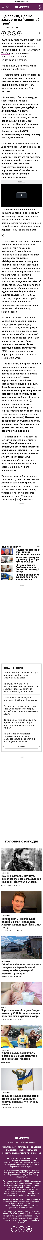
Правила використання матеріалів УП (21, 1150)
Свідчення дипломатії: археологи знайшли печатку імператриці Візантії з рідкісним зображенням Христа (20, 710)
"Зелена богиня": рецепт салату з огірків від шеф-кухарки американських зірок (20, 675)
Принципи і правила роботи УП (15, 1153)
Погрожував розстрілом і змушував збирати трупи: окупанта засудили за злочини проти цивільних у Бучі (19, 737)
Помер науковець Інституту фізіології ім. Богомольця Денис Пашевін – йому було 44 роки (21, 878)
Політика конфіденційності (29, 1147)
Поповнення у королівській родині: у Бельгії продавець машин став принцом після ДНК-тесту (21, 923)
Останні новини (13, 668)
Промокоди (36, 1153)
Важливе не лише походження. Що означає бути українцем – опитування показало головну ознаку (19, 724)
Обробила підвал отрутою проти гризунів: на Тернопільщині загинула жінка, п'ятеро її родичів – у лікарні (21, 969)
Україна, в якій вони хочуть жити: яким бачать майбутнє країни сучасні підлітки (19, 1055)
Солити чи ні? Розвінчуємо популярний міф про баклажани (20, 699)
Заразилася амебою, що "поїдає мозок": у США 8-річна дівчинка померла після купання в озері (21, 1013)
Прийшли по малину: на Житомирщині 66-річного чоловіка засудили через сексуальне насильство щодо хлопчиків (21, 687)
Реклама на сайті (9, 1147)
